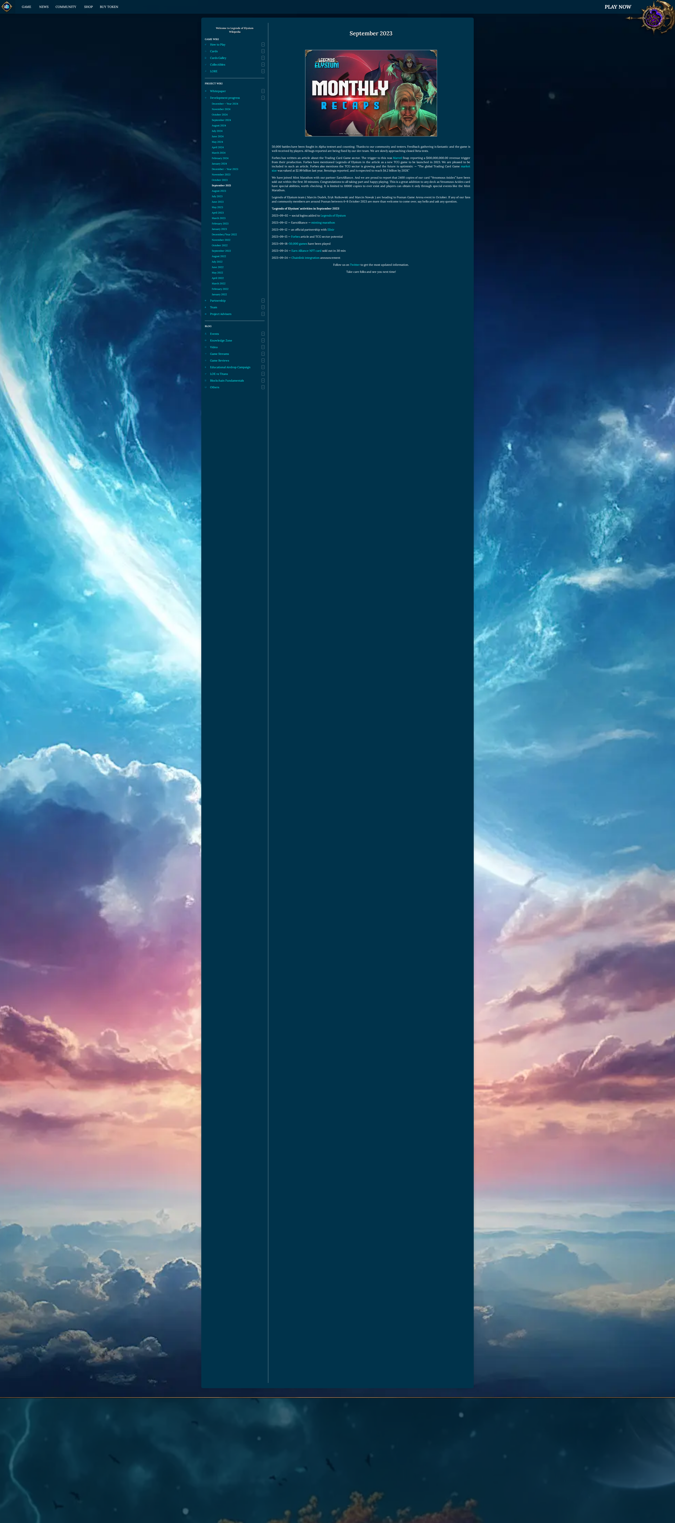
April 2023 (218, 212)
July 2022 (217, 261)
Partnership (218, 300)
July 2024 (217, 131)
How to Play (217, 44)
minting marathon (323, 222)
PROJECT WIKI (214, 83)
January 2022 (219, 294)
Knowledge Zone (221, 340)
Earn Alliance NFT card (306, 250)
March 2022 (219, 283)
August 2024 (219, 125)
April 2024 (218, 147)
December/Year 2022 (224, 234)
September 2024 (221, 120)
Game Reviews (219, 360)
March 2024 (219, 152)
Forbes (295, 236)
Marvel (397, 158)
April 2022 (218, 278)
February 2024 (220, 158)
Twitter (355, 264)
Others (214, 387)
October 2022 (220, 245)
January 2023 (219, 229)
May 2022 (217, 272)
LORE (213, 71)
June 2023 (218, 201)
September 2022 (221, 250)
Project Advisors (220, 314)
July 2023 (217, 196)
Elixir (330, 229)
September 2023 (221, 185)
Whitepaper (218, 91)
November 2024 (221, 109)
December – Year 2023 (225, 169)
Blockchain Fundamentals (227, 380)
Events (214, 333)
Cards (214, 51)
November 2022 (221, 239)
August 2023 (219, 190)
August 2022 (219, 256)
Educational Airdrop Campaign (230, 367)
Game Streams (219, 354)
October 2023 (220, 180)
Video (214, 347)
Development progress (225, 97)
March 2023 (219, 218)
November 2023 (221, 174)
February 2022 (220, 289)
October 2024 (220, 114)
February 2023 (220, 223)
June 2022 (218, 267)
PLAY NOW (618, 7)
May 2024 (217, 141)
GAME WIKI (212, 39)
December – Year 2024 (225, 103)
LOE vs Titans (219, 374)
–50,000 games (297, 243)
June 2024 (218, 136)
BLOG (208, 326)
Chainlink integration (305, 257)
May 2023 (217, 207)
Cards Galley (218, 58)
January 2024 (219, 163)
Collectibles (217, 64)
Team (213, 307)
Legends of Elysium (333, 215)
